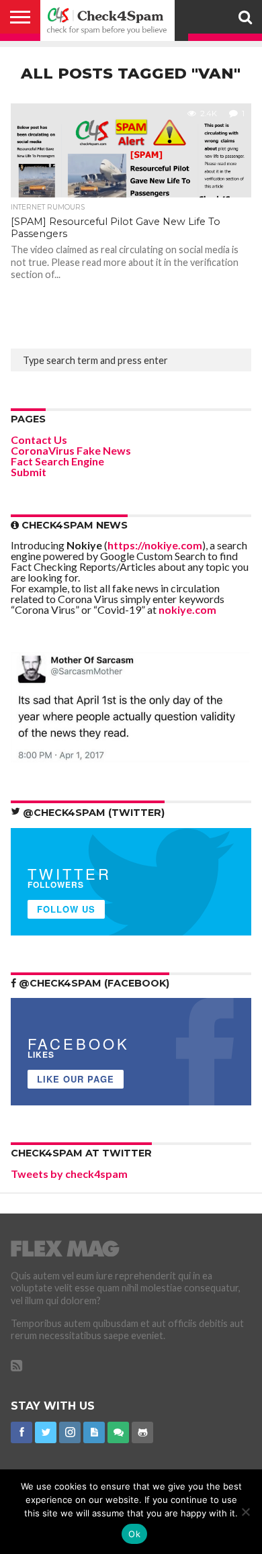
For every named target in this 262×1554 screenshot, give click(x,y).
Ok (134, 1533)
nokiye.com (187, 609)
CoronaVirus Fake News (71, 450)
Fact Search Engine (57, 461)
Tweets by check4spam (69, 1173)
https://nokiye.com (154, 545)
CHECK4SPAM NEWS (73, 525)
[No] (245, 1511)
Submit (28, 471)
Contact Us (39, 439)
